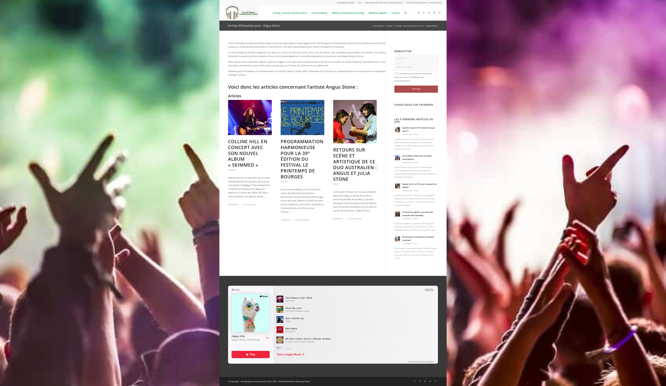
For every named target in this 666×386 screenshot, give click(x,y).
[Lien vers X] (418, 12)
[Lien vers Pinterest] (434, 12)
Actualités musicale (345, 2)
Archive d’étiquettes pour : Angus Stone (254, 26)
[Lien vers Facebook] (423, 12)
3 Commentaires (301, 220)
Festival (284, 181)
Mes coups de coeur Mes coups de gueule (384, 2)
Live (360, 2)
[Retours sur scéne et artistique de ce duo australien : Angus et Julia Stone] (355, 122)
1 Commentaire (249, 204)
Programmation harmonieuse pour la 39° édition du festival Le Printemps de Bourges (302, 159)
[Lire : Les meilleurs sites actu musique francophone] (397, 158)
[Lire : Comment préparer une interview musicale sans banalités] (397, 214)
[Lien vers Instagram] (429, 12)
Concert (232, 169)
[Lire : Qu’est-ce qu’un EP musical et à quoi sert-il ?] (397, 130)
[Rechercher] (405, 13)
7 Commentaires (354, 219)
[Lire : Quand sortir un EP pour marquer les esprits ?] (397, 186)
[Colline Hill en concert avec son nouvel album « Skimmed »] (250, 117)
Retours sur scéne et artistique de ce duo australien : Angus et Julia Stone (355, 164)
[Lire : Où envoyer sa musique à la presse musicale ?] (397, 239)
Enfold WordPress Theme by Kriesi (294, 381)
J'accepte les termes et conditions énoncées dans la (413, 77)
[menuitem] (345, 2)
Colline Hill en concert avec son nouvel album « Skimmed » (247, 153)
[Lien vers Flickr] (439, 12)
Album (336, 184)
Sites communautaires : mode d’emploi (424, 2)
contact (242, 74)
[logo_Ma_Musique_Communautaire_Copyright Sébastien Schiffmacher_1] (241, 13)
